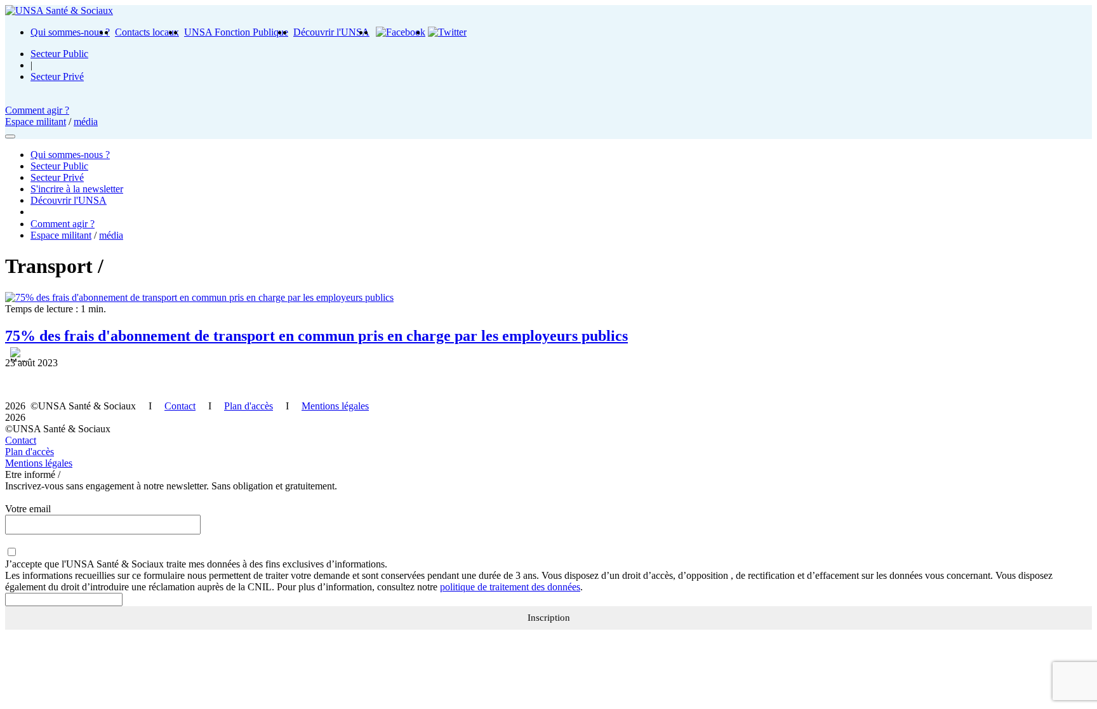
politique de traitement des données (510, 586)
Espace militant (35, 121)
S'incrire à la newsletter (76, 188)
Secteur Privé (57, 76)
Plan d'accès (248, 406)
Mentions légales (335, 406)
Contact (180, 406)
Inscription (549, 618)
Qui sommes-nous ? (70, 32)
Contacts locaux (147, 32)
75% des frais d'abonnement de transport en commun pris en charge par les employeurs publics (316, 336)
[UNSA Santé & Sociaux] (59, 10)
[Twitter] (447, 32)
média (86, 121)
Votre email (28, 508)
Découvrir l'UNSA (331, 32)
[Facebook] (400, 32)
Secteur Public (59, 53)
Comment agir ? (37, 110)
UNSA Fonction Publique (236, 32)
